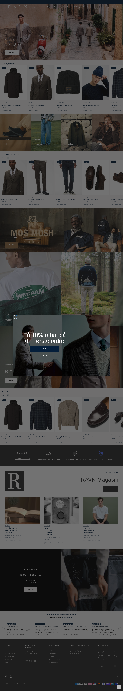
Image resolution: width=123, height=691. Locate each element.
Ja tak (44, 349)
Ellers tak (44, 355)
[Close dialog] (15, 317)
